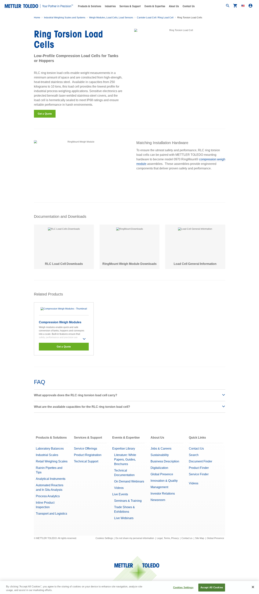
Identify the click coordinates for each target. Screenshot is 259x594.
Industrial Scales (47, 455)
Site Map (199, 538)
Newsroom (158, 500)
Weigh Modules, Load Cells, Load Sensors (111, 17)
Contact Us (189, 6)
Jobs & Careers (161, 448)
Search (194, 455)
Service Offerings (85, 448)
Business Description (165, 461)
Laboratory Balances (50, 448)
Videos (119, 487)
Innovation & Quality (164, 480)
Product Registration (87, 455)
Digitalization (159, 467)
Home (37, 17)
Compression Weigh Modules (60, 322)
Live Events (120, 494)
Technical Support (86, 461)
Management (159, 487)
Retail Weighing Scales (51, 461)
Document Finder (200, 461)
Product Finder (199, 467)
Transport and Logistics (51, 513)
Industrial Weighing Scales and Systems (64, 17)
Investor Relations (163, 493)
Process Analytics (48, 496)
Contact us (186, 538)
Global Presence (162, 474)
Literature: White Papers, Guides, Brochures (125, 459)
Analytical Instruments (50, 478)
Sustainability (160, 455)
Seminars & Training (128, 500)
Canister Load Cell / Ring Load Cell (155, 17)
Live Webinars (123, 518)
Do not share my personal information (134, 538)
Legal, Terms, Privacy (168, 538)
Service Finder (199, 474)
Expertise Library (123, 448)
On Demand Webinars (129, 481)
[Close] (253, 587)
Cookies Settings (104, 538)
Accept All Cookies (211, 587)
